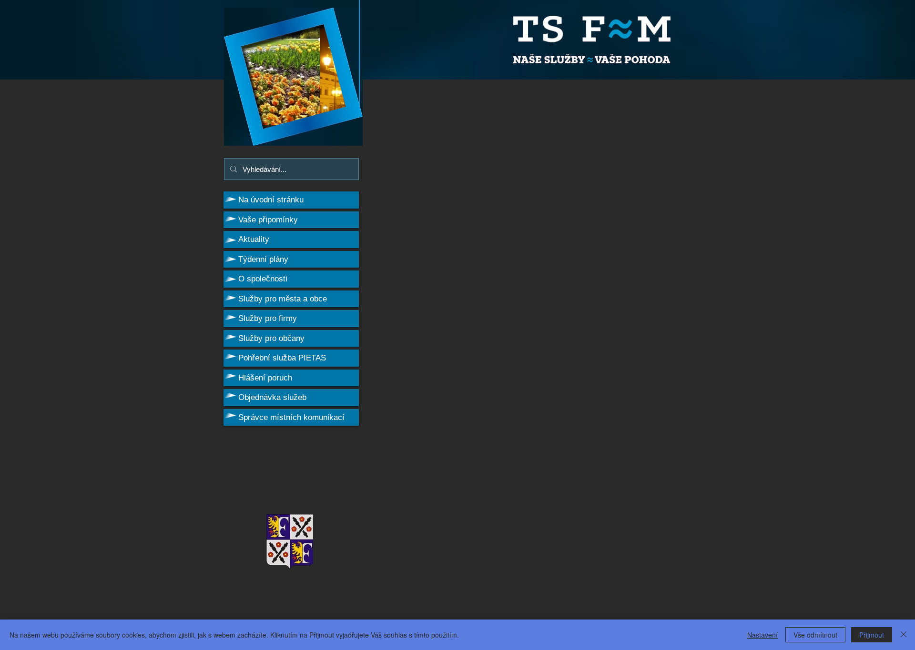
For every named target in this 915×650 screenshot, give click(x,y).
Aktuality (253, 239)
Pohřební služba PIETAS (282, 357)
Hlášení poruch (265, 377)
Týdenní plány (263, 259)
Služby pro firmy (267, 318)
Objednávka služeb (272, 397)
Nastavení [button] (762, 635)
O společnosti (262, 278)
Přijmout (871, 635)
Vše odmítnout (815, 635)
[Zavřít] (903, 634)
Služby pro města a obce (282, 298)
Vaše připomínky (268, 219)
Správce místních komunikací (291, 417)
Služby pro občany (271, 338)
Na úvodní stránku (271, 199)
